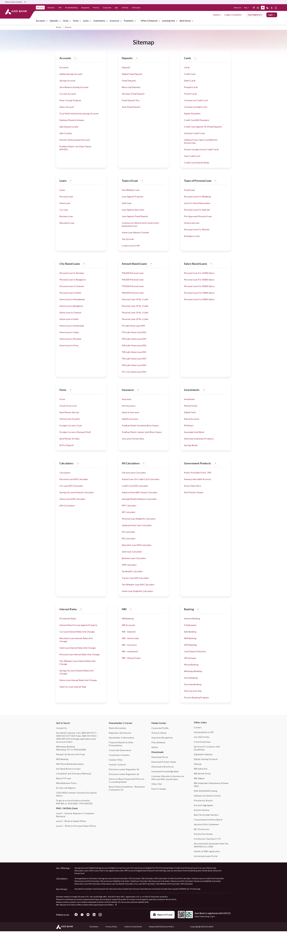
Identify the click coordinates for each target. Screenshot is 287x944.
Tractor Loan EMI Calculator (135, 578)
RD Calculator (129, 538)
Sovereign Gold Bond (194, 432)
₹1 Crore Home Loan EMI (134, 371)
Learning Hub (168, 21)
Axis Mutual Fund (101, 889)
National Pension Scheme (71, 120)
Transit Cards (190, 93)
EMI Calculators (67, 505)
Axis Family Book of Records (210, 870)
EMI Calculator (161, 878)
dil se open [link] (136, 7)
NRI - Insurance (129, 645)
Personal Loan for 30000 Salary (199, 279)
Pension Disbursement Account (74, 140)
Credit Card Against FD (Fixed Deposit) (203, 126)
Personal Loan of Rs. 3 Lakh (135, 312)
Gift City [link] (125, 7)
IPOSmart (188, 425)
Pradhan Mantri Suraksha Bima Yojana (140, 425)
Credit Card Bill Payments (196, 120)
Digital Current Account (120, 868)
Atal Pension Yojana (193, 492)
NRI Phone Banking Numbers (70, 764)
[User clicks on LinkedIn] (94, 914)
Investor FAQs (115, 759)
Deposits (54, 21)
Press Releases (158, 742)
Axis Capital (173, 889)
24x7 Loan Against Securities (112, 870)
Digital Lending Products (206, 759)
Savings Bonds (191, 445)
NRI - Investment (130, 651)
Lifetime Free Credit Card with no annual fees (200, 141)
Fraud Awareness (202, 742)
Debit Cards (190, 80)
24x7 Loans (94, 870)
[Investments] (106, 20)
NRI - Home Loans (130, 638)
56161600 (73, 803)
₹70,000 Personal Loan (133, 286)
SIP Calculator (129, 512)
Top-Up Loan (128, 239)
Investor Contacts (117, 764)
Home (58, 27)
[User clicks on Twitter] (82, 914)
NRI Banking (128, 618)
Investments (99, 21)
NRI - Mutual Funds (131, 658)
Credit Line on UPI (131, 245)
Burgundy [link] (85, 7)
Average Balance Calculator (86, 878)
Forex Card (79, 873)
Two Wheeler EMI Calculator (168, 884)
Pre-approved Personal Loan (198, 216)
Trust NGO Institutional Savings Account (78, 113)
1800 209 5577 (88, 733)
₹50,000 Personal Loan (133, 273)
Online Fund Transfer (69, 419)
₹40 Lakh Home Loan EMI (134, 352)
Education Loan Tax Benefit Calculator (118, 884)
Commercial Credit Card (196, 100)
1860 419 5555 (89, 736)
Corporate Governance (120, 750)
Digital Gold (190, 412)
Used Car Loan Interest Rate (72, 686)
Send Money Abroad (69, 412)
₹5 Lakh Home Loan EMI (133, 325)
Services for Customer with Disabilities (207, 748)
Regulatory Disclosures (120, 733)
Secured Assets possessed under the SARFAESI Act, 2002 (211, 845)
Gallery (154, 747)
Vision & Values (159, 733)
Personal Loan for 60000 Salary (199, 299)
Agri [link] (116, 7)
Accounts (40, 21)
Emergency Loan (192, 236)
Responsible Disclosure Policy (161, 926)
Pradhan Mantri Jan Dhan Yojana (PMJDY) (75, 148)
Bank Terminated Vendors (206, 815)
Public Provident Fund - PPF (197, 472)
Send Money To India (69, 438)
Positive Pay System (203, 834)
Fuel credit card (192, 156)
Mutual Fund (153, 870)
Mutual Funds (190, 405)
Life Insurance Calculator (134, 472)
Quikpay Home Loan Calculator (137, 525)
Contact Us (61, 728)
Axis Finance (134, 889)
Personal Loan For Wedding (197, 196)
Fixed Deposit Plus (131, 100)
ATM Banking (190, 645)
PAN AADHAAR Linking (205, 791)
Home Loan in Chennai (70, 312)
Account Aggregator (203, 805)
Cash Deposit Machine (195, 651)
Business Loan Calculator (134, 558)
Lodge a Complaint (233, 15)
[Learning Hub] (176, 20)
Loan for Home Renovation (197, 203)
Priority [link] (96, 7)
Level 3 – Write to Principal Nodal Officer (76, 826)
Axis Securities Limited (119, 889)
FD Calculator (128, 532)
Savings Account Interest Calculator (76, 492)
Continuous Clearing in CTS (207, 838)
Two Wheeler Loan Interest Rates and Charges (77, 662)
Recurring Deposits (131, 87)
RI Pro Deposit (66, 445)
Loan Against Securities (133, 209)
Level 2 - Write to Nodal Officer (71, 821)
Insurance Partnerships (133, 438)
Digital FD (150, 868)
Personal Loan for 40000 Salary (199, 286)
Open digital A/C (255, 15)
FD (157, 868)
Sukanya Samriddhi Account (197, 479)
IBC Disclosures (201, 829)
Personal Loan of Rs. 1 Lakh (135, 299)
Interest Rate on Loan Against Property (78, 625)
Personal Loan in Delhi (70, 292)
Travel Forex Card (68, 405)
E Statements (190, 625)
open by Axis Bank (174, 870)
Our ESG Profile (201, 737)
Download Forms (159, 757)
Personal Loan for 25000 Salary (199, 273)
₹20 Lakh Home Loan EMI (134, 339)
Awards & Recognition (162, 737)
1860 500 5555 (63, 739)
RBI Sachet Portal (202, 773)
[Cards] (70, 20)
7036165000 (80, 749)
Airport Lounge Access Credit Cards (201, 149)
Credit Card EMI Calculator (135, 485)
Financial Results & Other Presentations (121, 744)
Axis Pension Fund (148, 889)
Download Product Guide (163, 762)
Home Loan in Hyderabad (71, 325)
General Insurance (130, 412)
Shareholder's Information (121, 737)
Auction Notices (202, 810)
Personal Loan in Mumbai (71, 273)
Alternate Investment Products (199, 438)
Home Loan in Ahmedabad (72, 299)
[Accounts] (46, 20)
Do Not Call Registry (66, 788)
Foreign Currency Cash (70, 425)
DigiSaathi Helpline (203, 754)
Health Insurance (130, 419)
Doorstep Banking (192, 684)
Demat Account (191, 419)
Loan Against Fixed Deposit (135, 216)
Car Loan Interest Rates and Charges (77, 631)
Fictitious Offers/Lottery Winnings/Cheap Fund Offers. (91, 905)
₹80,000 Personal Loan (133, 292)
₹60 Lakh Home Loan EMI (134, 365)
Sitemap (198, 764)
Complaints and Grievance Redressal (73, 773)
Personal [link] (40, 7)
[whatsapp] (258, 7)
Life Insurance (128, 405)
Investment (189, 399)
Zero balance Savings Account (73, 87)
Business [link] (51, 7)
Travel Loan (189, 190)
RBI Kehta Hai (200, 768)
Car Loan (63, 209)
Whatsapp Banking (193, 671)
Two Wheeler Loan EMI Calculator (138, 584)
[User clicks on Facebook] (76, 914)
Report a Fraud (164, 914)
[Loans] (90, 20)
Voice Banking (191, 677)
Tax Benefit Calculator (132, 571)
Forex (75, 21)
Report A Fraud (63, 778)
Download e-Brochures (162, 766)
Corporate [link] (107, 7)
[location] (254, 7)
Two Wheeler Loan (131, 190)
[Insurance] (121, 20)
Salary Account (66, 107)
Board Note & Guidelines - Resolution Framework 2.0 (127, 788)
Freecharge (195, 889)
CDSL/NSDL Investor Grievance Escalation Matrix (76, 794)
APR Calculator (129, 564)
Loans (86, 21)
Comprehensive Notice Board (208, 819)
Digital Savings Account (70, 74)
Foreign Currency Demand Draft (75, 432)
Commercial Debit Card (195, 107)
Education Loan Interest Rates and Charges (76, 640)
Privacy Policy (111, 926)
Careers (197, 727)
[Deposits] (60, 20)
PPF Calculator (129, 505)
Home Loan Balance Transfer (135, 232)
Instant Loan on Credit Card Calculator (141, 479)
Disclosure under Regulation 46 (124, 769)
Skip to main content (13, 2)
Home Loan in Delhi (68, 319)
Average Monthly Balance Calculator (139, 499)
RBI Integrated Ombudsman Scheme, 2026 (211, 784)
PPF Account (130, 870)
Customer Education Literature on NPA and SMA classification (167, 777)
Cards (65, 21)
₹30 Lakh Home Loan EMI (134, 345)
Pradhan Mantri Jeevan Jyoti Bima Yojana (142, 432)
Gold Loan (127, 203)
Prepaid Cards (191, 87)
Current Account (67, 93)
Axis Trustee (162, 889)
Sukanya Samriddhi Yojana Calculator (140, 492)
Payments (128, 21)
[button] (247, 7)
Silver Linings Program (70, 100)
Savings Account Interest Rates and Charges (76, 672)
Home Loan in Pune (68, 345)
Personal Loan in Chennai (71, 286)
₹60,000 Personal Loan (133, 279)
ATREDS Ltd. (184, 889)
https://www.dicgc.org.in (205, 916)
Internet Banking (192, 618)
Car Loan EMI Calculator (71, 485)
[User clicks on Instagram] (100, 914)
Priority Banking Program (196, 697)
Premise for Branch (203, 800)
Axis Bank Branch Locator (68, 768)
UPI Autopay (190, 658)
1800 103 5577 (63, 736)
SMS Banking (190, 638)
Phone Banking (191, 664)
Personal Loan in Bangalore (72, 279)
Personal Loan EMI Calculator (73, 479)
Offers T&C (156, 784)
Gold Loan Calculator (132, 551)
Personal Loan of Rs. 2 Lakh (135, 306)
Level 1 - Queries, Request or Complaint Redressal (75, 815)
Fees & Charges (158, 788)
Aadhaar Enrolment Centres (207, 795)
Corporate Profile (160, 728)
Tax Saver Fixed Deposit (133, 93)
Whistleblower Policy (66, 783)
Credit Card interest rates (196, 162)
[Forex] (80, 20)
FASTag (163, 870)
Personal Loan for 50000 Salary (199, 292)
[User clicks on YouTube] (88, 914)
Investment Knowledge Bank (165, 771)
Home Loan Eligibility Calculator (137, 591)
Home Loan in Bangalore (71, 306)
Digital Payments (192, 113)
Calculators (65, 472)
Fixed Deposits (129, 80)
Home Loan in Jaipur (69, 332)
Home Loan (64, 203)
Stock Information (117, 728)
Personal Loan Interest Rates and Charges (79, 654)
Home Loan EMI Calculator (72, 499)
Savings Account (67, 80)
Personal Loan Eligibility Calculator (139, 518)
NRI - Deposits (129, 631)
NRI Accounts (128, 625)
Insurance (114, 21)
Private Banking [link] (71, 7)
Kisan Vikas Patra (192, 485)
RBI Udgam (199, 778)
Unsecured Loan (191, 223)
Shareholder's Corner (120, 723)
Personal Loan (66, 196)
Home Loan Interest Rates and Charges (78, 680)
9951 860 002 (86, 803)
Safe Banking (190, 631)
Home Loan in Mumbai (70, 339)
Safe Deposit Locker (69, 126)
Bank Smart (185, 21)
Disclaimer (94, 926)
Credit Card (190, 74)
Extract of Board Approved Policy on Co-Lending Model (126, 780)
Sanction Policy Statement (206, 824)
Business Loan (66, 216)
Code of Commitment (133, 926)
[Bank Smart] (192, 20)
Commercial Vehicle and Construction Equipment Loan (140, 224)
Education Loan (66, 223)
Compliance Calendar (119, 755)
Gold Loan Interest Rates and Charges (77, 648)
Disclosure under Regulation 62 (124, 774)
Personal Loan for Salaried (197, 209)
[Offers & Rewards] (159, 20)
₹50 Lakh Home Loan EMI (134, 358)
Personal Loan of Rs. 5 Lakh (135, 319)
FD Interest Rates (67, 618)
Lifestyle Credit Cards (194, 133)
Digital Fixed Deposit (132, 74)
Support (217, 15)
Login (270, 15)
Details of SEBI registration (207, 851)
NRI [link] (59, 7)
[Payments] (135, 20)
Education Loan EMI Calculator (137, 545)
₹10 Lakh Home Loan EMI (134, 332)
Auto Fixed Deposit (131, 107)
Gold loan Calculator (139, 881)
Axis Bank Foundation (84, 889)
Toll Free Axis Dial (193, 691)
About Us (237, 7)
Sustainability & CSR (203, 732)
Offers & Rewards (149, 21)
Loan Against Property (132, 196)
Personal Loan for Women (197, 229)
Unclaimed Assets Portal (205, 856)
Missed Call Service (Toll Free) (70, 754)
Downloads (157, 752)
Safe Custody (65, 133)
